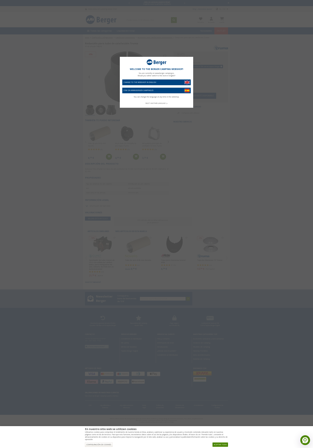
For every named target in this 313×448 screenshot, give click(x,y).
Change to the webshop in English (139, 82)
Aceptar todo (220, 445)
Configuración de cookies (98, 445)
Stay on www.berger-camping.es (138, 90)
